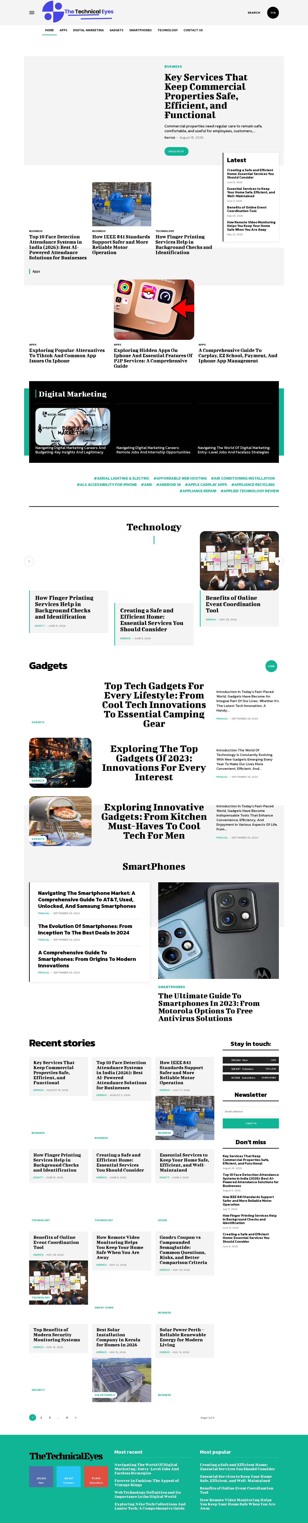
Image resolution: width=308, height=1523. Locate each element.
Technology (164, 231)
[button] (254, 12)
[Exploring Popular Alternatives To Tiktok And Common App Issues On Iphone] (69, 309)
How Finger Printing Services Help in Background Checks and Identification (183, 244)
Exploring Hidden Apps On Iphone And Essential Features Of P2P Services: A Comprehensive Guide (153, 358)
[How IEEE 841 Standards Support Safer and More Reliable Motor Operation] (121, 204)
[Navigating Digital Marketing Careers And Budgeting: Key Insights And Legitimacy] (72, 426)
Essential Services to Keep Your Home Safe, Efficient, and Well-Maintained (251, 192)
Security (38, 1390)
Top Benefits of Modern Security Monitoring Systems (56, 1334)
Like (273, 1060)
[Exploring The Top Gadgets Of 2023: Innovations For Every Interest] (60, 763)
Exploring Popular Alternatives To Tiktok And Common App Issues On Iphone (67, 355)
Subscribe (269, 1077)
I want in (250, 1123)
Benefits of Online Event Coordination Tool (247, 209)
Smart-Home (104, 1307)
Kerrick (169, 137)
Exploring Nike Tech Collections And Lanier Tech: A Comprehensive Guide (150, 1506)
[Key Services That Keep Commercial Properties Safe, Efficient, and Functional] (91, 110)
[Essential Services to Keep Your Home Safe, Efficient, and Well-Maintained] (184, 1205)
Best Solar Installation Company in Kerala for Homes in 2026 (118, 1337)
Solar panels (105, 1395)
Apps (32, 344)
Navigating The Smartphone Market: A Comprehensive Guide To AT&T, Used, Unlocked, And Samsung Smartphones (87, 899)
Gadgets (38, 722)
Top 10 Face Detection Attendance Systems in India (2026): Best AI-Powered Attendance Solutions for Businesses (58, 247)
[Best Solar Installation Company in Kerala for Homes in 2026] (121, 1380)
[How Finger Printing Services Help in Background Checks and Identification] (184, 204)
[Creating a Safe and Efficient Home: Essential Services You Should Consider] (153, 573)
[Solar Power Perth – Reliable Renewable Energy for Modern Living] (184, 1380)
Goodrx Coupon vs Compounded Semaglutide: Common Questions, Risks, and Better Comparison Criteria (183, 1249)
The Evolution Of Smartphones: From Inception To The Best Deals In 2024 (85, 929)
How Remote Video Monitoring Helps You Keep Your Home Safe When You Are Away (251, 226)
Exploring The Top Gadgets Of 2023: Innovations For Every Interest (154, 762)
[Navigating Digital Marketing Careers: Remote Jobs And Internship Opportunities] (153, 426)
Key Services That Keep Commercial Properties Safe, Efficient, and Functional (206, 95)
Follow (271, 1068)
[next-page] (279, 561)
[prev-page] (29, 561)
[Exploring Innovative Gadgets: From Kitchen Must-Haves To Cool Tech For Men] (60, 821)
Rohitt (40, 626)
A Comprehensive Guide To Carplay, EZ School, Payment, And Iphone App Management (237, 355)
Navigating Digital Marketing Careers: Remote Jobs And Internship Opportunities (153, 450)
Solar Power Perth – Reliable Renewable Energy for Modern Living (183, 1337)
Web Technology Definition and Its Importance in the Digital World (147, 1494)
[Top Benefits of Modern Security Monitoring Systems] (58, 1375)
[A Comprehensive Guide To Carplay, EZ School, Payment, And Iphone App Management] (238, 309)
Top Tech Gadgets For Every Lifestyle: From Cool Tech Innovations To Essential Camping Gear (154, 704)
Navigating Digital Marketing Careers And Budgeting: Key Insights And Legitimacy (70, 450)
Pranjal (222, 719)
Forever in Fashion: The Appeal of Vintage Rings (146, 1482)
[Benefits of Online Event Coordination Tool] (58, 1282)
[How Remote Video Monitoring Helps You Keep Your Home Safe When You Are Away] (121, 1293)
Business (173, 66)
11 (67, 1417)
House (162, 1220)
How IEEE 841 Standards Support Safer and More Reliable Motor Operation (121, 244)
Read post (176, 151)
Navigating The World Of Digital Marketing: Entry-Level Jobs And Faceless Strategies (234, 450)
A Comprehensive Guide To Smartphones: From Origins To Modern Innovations (87, 958)
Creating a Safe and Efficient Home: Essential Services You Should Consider (250, 173)
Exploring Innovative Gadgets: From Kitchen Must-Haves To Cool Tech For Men (154, 821)
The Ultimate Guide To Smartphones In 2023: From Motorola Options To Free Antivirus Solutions (209, 1006)
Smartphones (171, 987)
